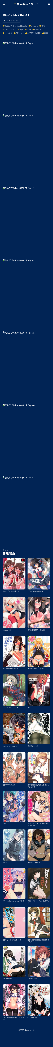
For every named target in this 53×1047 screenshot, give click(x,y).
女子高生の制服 (34, 33)
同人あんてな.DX (28, 4)
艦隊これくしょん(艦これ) (16, 26)
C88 (29, 29)
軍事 (46, 33)
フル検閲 (8, 33)
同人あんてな (29, 1030)
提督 (43, 26)
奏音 (22, 29)
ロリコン (20, 33)
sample (37, 29)
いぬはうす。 (10, 29)
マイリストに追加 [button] (12, 20)
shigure (34, 26)
